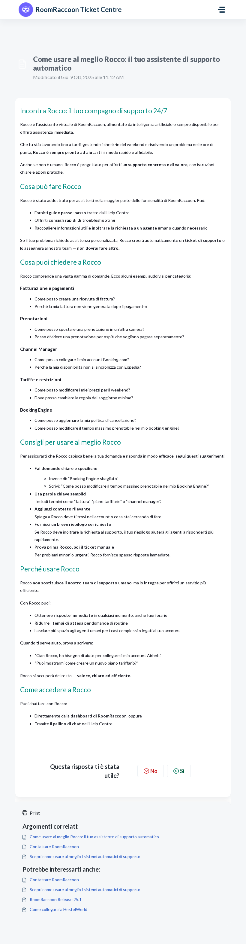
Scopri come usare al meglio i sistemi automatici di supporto (85, 856)
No (154, 771)
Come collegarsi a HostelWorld (58, 909)
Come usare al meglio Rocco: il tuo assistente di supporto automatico (94, 836)
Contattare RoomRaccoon (54, 846)
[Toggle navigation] (221, 9)
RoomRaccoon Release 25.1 (56, 899)
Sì (182, 771)
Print (35, 813)
